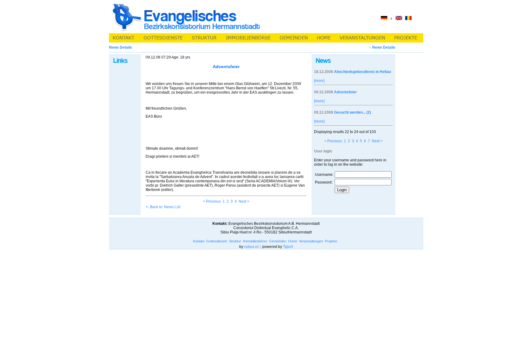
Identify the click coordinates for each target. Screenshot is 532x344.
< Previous (212, 201)
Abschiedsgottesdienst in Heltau (362, 72)
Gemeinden (277, 241)
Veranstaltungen (311, 241)
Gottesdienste (216, 241)
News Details (383, 47)
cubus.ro (251, 247)
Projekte (331, 241)
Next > (244, 201)
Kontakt (198, 241)
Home (292, 241)
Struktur (235, 241)
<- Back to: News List (163, 207)
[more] (319, 81)
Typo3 (288, 247)
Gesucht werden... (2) (352, 112)
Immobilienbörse (255, 241)
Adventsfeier (345, 92)
